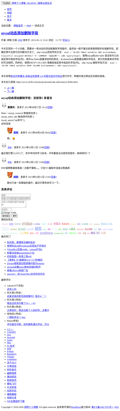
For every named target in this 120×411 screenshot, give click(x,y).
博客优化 (73, 233)
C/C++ (10, 329)
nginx (65, 229)
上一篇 (10, 88)
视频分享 (11, 398)
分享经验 (11, 366)
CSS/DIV (11, 332)
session (73, 224)
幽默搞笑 (11, 373)
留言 (9, 20)
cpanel (104, 229)
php (5, 228)
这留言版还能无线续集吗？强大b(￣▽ (26, 296)
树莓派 (57, 223)
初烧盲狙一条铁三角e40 (19, 256)
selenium (80, 229)
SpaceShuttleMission (10, 233)
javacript (11, 337)
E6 (37, 232)
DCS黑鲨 (37, 224)
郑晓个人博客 (31, 407)
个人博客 (24, 233)
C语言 (72, 229)
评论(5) (66, 40)
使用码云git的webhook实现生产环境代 (26, 246)
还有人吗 (11, 289)
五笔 (59, 229)
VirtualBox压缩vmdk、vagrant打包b (24, 249)
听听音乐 (11, 369)
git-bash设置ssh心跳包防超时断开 (24, 267)
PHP (29, 25)
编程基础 (11, 394)
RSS (117, 407)
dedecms (97, 224)
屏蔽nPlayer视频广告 (17, 270)
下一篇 (10, 91)
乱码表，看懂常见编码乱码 (21, 242)
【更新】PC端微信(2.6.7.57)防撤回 (24, 260)
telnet (44, 229)
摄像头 (32, 233)
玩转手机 (11, 390)
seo (11, 223)
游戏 (99, 229)
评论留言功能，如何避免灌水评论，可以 (28, 324)
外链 (103, 233)
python (27, 223)
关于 (9, 16)
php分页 (30, 229)
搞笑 (38, 228)
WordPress (76, 407)
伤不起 (50, 224)
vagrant (13, 229)
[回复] (50, 107)
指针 (80, 233)
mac (91, 224)
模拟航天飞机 (106, 224)
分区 (95, 229)
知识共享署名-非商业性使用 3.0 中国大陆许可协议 (36, 76)
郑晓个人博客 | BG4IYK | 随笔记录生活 (32, 3)
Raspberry (12, 354)
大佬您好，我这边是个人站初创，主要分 (28, 310)
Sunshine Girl (59, 233)
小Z (10, 147)
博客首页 (18, 25)
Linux (10, 340)
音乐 (79, 224)
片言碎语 (11, 387)
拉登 (84, 233)
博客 (66, 233)
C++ (54, 228)
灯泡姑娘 (85, 224)
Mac (9, 342)
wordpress (46, 232)
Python (10, 351)
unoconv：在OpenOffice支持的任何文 (26, 274)
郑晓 (15, 132)
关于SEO (11, 362)
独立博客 (88, 229)
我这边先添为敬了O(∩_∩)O (21, 303)
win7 (43, 223)
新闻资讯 (11, 380)
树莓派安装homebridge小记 (20, 253)
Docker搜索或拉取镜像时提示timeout (25, 263)
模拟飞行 (95, 233)
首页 (9, 9)
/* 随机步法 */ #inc (16, 317)
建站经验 (11, 376)
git (88, 233)
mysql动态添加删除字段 (19, 33)
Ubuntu (10, 356)
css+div (110, 229)
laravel (18, 223)
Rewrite (5, 224)
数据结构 (65, 224)
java (9, 334)
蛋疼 (49, 229)
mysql (22, 228)
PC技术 (11, 346)
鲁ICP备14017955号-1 (102, 407)
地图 (9, 13)
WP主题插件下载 (16, 401)
